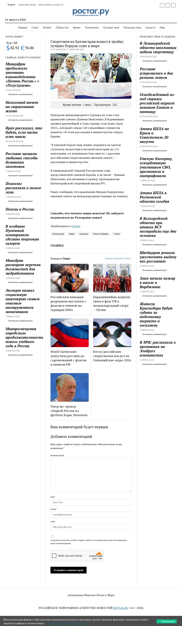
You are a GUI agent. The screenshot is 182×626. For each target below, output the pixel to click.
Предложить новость (50, 4)
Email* (53, 509)
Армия (76, 27)
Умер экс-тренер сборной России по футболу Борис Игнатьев (68, 410)
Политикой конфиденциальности (66, 623)
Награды (84, 233)
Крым (71, 233)
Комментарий (57, 455)
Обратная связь (27, 4)
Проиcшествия (132, 27)
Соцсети (150, 27)
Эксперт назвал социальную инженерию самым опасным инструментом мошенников (22, 301)
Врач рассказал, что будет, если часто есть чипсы (24, 132)
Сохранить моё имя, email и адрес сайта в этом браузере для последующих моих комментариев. (88, 542)
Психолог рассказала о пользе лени (23, 187)
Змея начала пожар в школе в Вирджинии (157, 282)
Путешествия (111, 27)
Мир (162, 27)
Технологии (92, 27)
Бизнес (47, 27)
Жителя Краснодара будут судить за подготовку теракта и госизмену (156, 314)
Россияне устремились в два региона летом (156, 73)
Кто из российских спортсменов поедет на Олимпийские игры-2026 (112, 355)
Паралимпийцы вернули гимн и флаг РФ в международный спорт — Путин (111, 303)
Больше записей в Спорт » (118, 258)
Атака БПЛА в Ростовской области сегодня (154, 197)
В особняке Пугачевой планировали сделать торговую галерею (22, 234)
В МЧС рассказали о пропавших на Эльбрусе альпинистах (158, 348)
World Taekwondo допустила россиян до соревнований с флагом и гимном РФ (68, 357)
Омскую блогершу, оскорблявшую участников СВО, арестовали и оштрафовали (156, 167)
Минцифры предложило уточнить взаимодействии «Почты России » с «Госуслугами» (22, 74)
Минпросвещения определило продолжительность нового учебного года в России (24, 337)
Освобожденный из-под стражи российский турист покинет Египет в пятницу (157, 103)
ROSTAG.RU (120, 608)
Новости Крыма (100, 233)
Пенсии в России (20, 209)
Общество (62, 27)
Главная (22, 27)
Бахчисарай (58, 233)
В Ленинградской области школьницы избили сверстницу (158, 47)
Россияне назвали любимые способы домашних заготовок (22, 160)
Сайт (52, 521)
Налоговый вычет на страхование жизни (22, 106)
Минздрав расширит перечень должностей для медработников (23, 266)
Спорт (35, 27)
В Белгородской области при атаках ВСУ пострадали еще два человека (158, 227)
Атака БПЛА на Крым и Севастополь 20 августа (154, 135)
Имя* (52, 497)
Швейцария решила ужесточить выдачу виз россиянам (158, 256)
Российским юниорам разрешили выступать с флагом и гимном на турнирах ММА (68, 303)
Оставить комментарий (20, 94)
